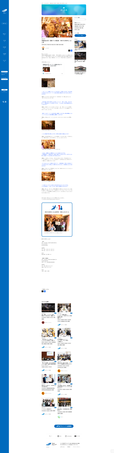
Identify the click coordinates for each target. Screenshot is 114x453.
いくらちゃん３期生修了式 (46, 409)
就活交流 (45, 343)
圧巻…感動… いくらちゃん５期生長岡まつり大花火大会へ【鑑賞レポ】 (48, 315)
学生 (66, 321)
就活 (82, 27)
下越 (48, 44)
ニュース (4, 61)
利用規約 (68, 446)
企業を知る (63, 321)
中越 (54, 317)
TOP (42, 3)
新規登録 (4, 89)
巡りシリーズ (53, 44)
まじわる (4, 47)
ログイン (4, 91)
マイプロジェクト (60, 367)
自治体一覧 (3, 74)
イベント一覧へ (80, 35)
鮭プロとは (4, 23)
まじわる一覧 (46, 3)
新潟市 (57, 44)
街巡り (62, 44)
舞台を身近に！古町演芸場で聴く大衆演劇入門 (65, 410)
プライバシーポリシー (76, 446)
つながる (4, 54)
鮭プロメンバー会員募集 (65, 426)
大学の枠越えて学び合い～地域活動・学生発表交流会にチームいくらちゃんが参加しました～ (65, 386)
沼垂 (60, 44)
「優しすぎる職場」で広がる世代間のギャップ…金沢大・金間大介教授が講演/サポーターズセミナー (49, 364)
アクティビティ (44, 44)
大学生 (71, 389)
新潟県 (68, 321)
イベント (51, 317)
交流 (78, 29)
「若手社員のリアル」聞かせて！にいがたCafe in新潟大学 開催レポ (48, 340)
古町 (67, 411)
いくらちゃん (44, 317)
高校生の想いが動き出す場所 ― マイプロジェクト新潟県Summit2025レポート (65, 364)
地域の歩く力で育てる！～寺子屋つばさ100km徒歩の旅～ (49, 386)
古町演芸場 (70, 411)
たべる (4, 41)
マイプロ (67, 365)
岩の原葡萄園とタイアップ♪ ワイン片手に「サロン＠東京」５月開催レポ (63, 340)
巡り (50, 44)
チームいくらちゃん (4, 79)
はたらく (4, 34)
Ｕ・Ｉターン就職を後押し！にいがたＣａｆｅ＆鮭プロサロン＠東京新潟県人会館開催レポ (65, 316)
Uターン (59, 319)
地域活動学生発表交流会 (50, 388)
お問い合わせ (62, 446)
